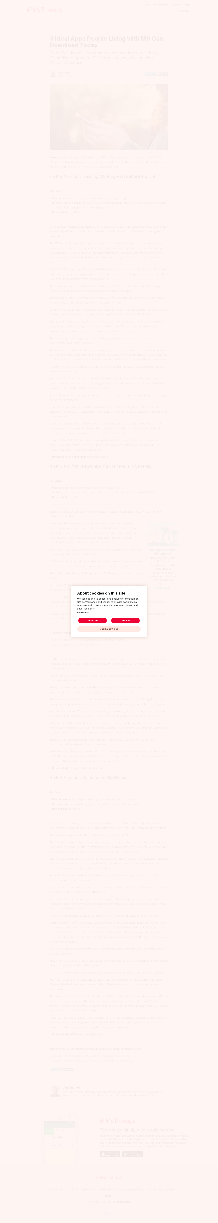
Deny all (125, 620)
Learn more (83, 612)
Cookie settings (109, 629)
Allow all (92, 620)
